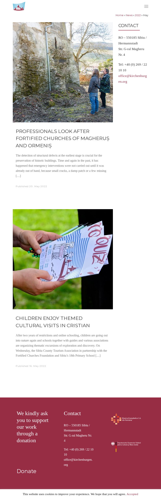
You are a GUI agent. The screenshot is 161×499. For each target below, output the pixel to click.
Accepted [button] (132, 494)
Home (119, 15)
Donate (26, 471)
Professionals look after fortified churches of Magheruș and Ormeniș (62, 138)
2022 (138, 15)
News (129, 15)
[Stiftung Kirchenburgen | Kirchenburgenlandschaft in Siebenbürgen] (19, 6)
